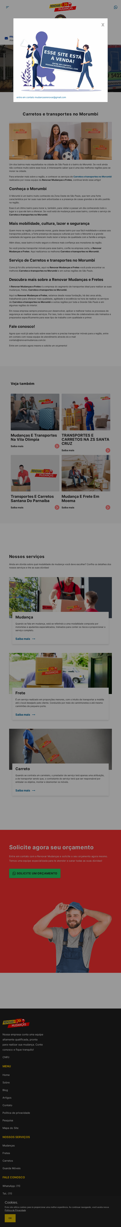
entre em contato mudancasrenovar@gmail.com (41, 97)
